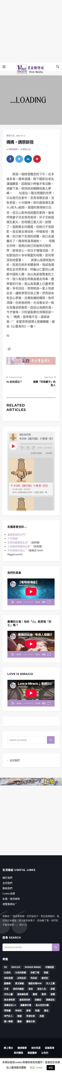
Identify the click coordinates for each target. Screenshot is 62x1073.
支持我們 (15, 760)
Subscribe (36, 453)
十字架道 (12, 538)
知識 (37, 1010)
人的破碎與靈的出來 (18, 546)
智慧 (53, 994)
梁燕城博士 (14, 149)
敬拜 (44, 994)
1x (27, 448)
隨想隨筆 (22, 1047)
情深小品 (10, 135)
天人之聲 (50, 983)
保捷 (46, 972)
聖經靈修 (32, 1052)
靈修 (19, 1021)
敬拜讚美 (18, 1052)
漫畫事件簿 (25, 1005)
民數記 (38, 999)
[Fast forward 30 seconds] (34, 448)
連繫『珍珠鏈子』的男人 (44, 383)
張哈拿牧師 (22, 994)
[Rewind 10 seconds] (21, 448)
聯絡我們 (7, 888)
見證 (42, 1016)
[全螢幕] (49, 602)
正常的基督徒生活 (17, 542)
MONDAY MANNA (33, 967)
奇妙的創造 (18, 988)
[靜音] (43, 602)
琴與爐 (7, 1010)
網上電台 (8, 1047)
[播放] (13, 602)
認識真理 (49, 1047)
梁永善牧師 (9, 999)
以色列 (7, 972)
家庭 (53, 988)
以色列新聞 (20, 972)
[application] (31, 591)
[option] (31, 477)
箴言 (46, 1010)
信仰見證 (8, 978)
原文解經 (19, 983)
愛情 (35, 994)
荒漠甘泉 (30, 1016)
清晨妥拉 (50, 999)
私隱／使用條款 (11, 898)
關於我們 (7, 877)
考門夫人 (8, 1016)
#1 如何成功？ (14, 381)
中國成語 (49, 967)
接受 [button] (51, 1067)
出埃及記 (21, 978)
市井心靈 (8, 994)
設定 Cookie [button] (36, 1067)
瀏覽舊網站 (8, 904)
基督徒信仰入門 (16, 534)
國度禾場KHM (34, 983)
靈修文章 (30, 1021)
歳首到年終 (25, 999)
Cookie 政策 (8, 893)
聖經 (19, 1016)
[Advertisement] (31, 31)
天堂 (6, 988)
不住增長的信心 (16, 550)
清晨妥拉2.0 (10, 1005)
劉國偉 (7, 983)
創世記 (45, 978)
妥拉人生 (41, 988)
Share (49, 453)
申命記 (18, 1010)
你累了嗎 (35, 972)
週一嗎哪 (8, 1021)
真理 (28, 1010)
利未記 (34, 978)
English (15, 967)
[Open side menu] (3, 66)
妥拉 (30, 988)
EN (5, 967)
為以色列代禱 (42, 1005)
